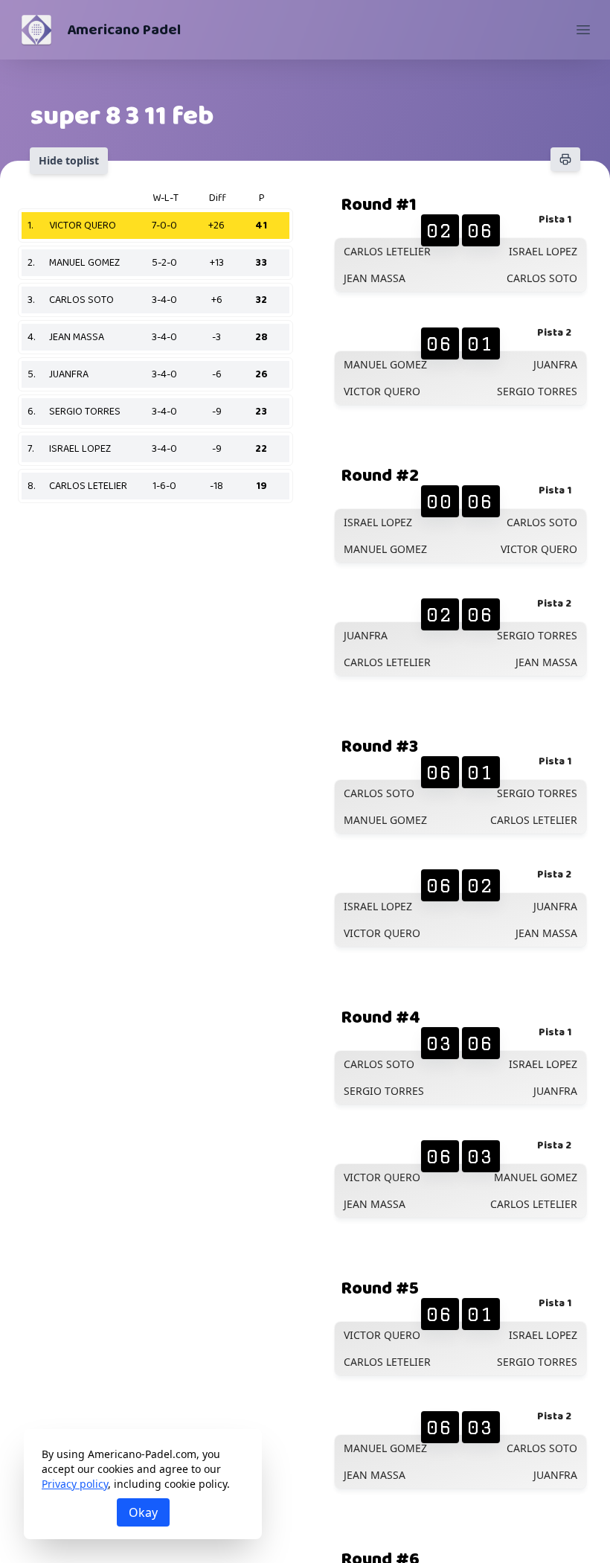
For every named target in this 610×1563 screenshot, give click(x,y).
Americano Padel (124, 29)
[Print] (565, 159)
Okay (143, 1512)
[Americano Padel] (36, 30)
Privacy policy (75, 1484)
